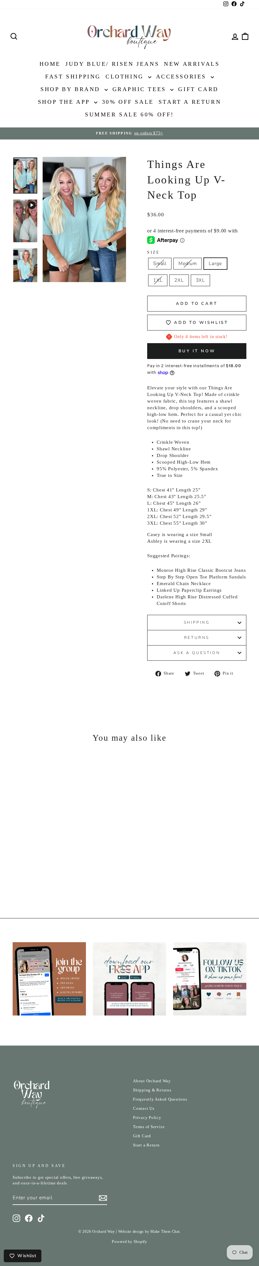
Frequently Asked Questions (160, 1099)
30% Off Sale (128, 102)
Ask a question (196, 652)
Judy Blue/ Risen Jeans (112, 64)
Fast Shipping (73, 76)
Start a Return (146, 1145)
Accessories (182, 76)
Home (50, 64)
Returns (196, 637)
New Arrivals (192, 64)
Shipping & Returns (152, 1090)
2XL (179, 280)
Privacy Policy (147, 1117)
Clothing (125, 76)
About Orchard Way (152, 1081)
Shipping (197, 622)
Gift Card (198, 89)
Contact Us (143, 1108)
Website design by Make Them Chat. (149, 1231)
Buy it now (196, 351)
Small (159, 263)
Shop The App (65, 102)
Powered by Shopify (129, 1241)
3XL (200, 280)
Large (215, 263)
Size (153, 252)
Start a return (190, 102)
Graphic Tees (140, 89)
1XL (157, 280)
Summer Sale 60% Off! (129, 114)
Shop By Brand (71, 89)
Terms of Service (149, 1127)
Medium (187, 263)
